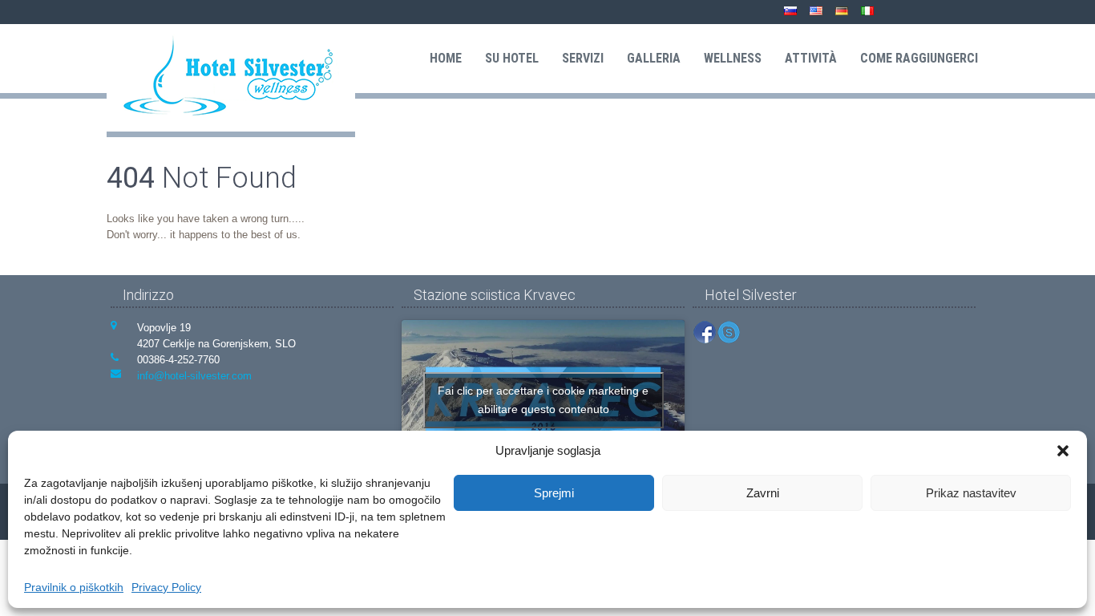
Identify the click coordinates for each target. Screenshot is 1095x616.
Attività (811, 58)
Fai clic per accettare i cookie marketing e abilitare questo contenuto (543, 399)
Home (446, 58)
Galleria (654, 58)
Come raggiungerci (919, 58)
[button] (1063, 451)
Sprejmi (554, 493)
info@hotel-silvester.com (194, 376)
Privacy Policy (166, 587)
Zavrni (762, 493)
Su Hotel (512, 58)
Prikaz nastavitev (971, 493)
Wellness (733, 58)
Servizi (583, 58)
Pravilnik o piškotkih (73, 587)
